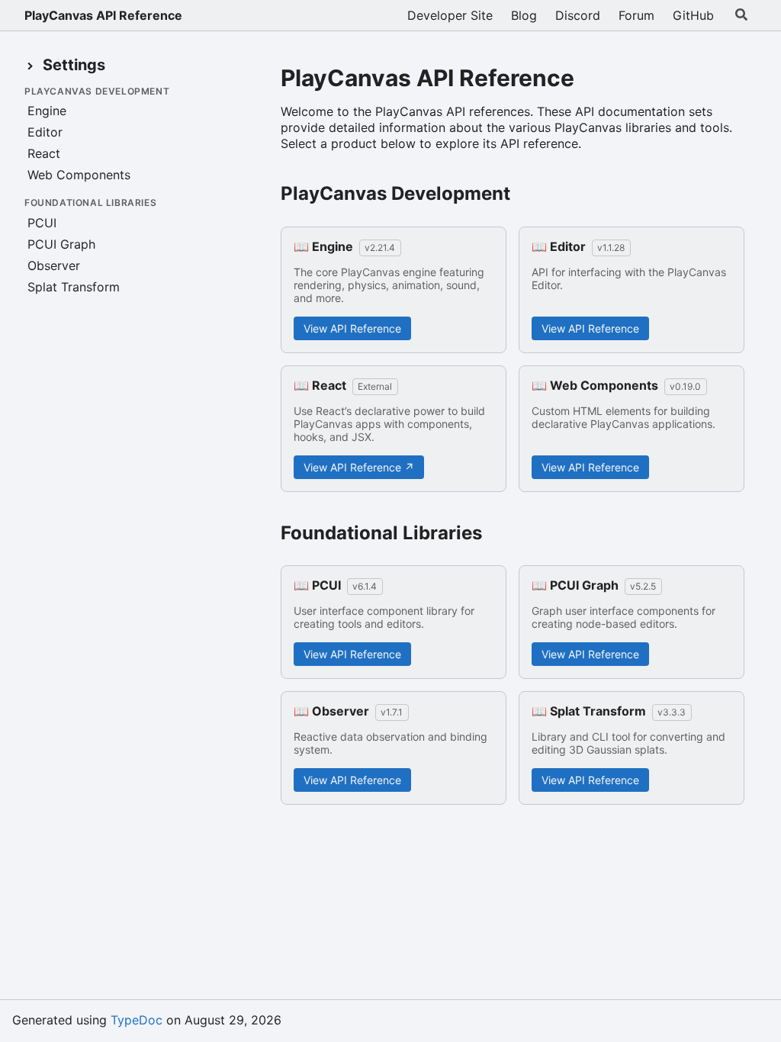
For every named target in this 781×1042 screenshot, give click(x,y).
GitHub (693, 15)
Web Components (78, 174)
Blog (524, 15)
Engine (46, 110)
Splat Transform (73, 286)
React (43, 153)
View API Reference (352, 328)
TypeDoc (136, 1020)
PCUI (41, 222)
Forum (636, 15)
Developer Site (450, 15)
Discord (577, 15)
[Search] (741, 15)
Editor (45, 132)
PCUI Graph (61, 244)
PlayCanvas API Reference (103, 15)
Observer (53, 265)
